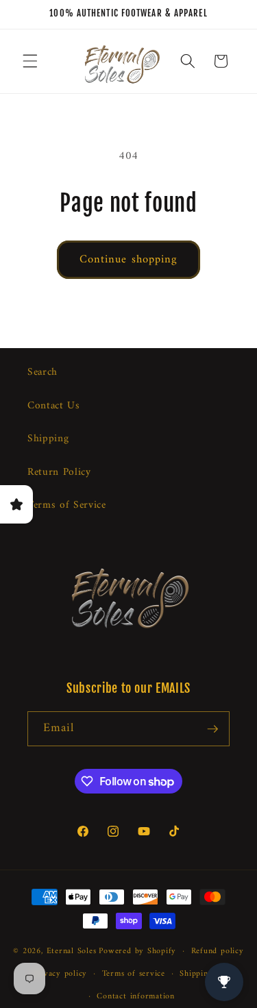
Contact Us (53, 406)
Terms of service (133, 973)
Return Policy (59, 472)
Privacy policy (59, 973)
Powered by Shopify (137, 951)
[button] (30, 61)
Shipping (48, 439)
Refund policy (217, 951)
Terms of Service (66, 505)
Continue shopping (128, 259)
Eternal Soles (72, 951)
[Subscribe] (212, 729)
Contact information (136, 996)
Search (42, 372)
